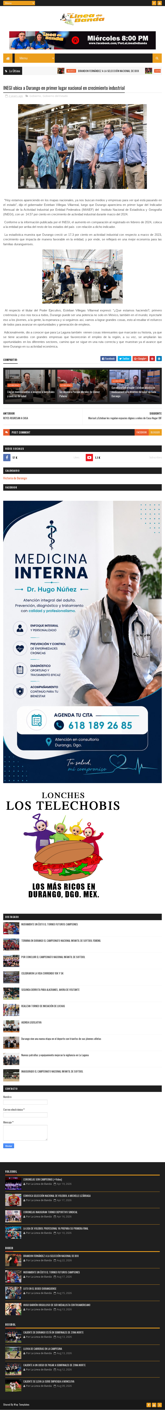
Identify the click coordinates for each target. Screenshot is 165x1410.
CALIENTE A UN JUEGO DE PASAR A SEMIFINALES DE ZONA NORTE (54, 1365)
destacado (137, 70)
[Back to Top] (159, 1405)
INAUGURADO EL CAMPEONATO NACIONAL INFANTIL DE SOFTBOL (52, 1071)
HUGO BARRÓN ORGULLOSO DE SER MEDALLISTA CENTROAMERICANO (56, 1305)
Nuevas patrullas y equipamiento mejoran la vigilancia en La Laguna (55, 1055)
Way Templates (21, 1404)
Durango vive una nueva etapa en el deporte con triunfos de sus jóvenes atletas (61, 1039)
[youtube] (159, 3)
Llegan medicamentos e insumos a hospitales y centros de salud (31, 394)
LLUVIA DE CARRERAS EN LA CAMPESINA (42, 1349)
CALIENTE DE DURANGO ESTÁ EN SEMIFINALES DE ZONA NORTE (53, 1332)
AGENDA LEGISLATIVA (31, 1022)
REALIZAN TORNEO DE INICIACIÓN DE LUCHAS (43, 1006)
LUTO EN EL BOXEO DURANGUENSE (39, 1288)
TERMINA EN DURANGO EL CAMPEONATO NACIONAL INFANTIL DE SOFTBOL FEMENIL (61, 941)
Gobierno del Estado (55, 96)
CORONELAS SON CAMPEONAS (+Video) (42, 1179)
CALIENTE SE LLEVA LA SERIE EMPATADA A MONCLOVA (48, 1381)
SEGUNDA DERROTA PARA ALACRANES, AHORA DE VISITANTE (50, 990)
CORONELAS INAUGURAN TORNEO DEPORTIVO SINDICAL (50, 1212)
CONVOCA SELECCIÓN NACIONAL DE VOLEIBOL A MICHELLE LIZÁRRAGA (57, 1196)
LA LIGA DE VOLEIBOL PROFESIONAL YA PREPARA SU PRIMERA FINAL (55, 1228)
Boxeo (47, 70)
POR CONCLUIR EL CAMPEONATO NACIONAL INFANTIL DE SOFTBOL (53, 957)
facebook (142, 432)
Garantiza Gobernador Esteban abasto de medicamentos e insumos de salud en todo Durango (133, 391)
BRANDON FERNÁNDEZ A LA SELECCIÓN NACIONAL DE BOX (84, 71)
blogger (155, 432)
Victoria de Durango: (15, 478)
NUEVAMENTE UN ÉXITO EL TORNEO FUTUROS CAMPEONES (49, 924)
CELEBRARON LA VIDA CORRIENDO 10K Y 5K (42, 973)
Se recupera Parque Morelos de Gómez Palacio (79, 394)
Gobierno (35, 96)
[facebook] (154, 3)
